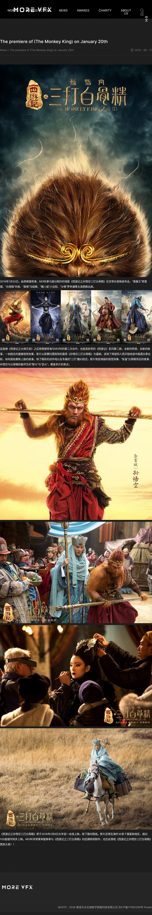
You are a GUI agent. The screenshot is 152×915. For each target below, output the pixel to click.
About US (126, 12)
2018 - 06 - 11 (143, 50)
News (63, 10)
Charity (105, 10)
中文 (146, 19)
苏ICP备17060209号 (130, 907)
